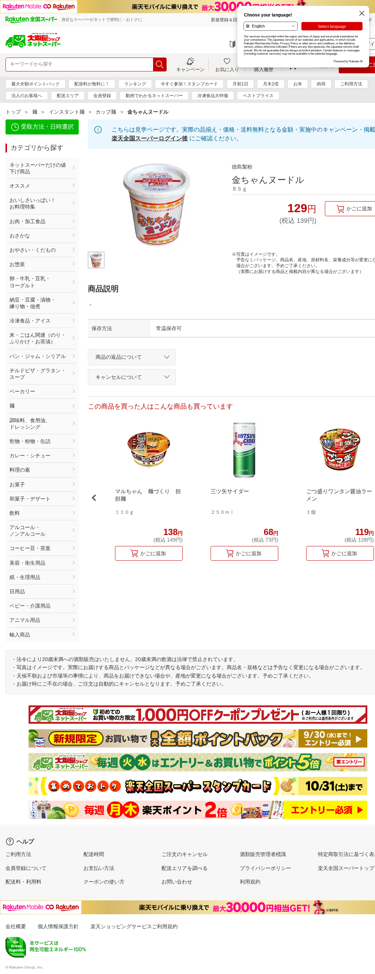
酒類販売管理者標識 (263, 854)
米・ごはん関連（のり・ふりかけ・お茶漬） (38, 338)
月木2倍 (271, 83)
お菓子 (17, 484)
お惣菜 (17, 264)
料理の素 (20, 470)
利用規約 (250, 882)
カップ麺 (106, 112)
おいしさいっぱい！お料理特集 (33, 203)
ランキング (135, 83)
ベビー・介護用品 (30, 606)
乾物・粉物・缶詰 (30, 441)
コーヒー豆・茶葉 (30, 548)
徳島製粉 (242, 167)
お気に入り (227, 69)
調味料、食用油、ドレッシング (30, 423)
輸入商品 (20, 635)
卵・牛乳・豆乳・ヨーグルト (30, 282)
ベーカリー (22, 391)
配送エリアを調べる (184, 868)
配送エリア (68, 95)
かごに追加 (153, 553)
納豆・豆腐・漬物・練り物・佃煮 (33, 303)
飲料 (15, 513)
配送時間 (93, 854)
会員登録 (102, 95)
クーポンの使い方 (104, 882)
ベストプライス (258, 95)
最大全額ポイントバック (35, 83)
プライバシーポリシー (265, 868)
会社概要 (15, 926)
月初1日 (240, 83)
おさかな (20, 236)
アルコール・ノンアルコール (27, 530)
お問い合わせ (176, 882)
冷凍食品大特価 (212, 95)
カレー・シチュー (30, 455)
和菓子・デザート (30, 499)
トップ (13, 112)
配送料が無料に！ (91, 83)
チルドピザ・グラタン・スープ (38, 374)
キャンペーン (190, 69)
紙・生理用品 (25, 577)
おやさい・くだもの (33, 250)
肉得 (321, 83)
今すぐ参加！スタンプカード (189, 83)
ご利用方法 (351, 83)
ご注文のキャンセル (184, 854)
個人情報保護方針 (58, 926)
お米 (297, 83)
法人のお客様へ (26, 95)
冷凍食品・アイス (30, 321)
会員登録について (26, 868)
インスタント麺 (67, 112)
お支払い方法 (98, 868)
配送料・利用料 (23, 882)
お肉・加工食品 (27, 221)
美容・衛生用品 (27, 563)
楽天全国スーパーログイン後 (150, 138)
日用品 (17, 591)
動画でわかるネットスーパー (154, 95)
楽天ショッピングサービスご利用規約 (134, 926)
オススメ (20, 186)
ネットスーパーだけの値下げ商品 (38, 168)
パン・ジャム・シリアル (38, 356)
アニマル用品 (25, 620)
